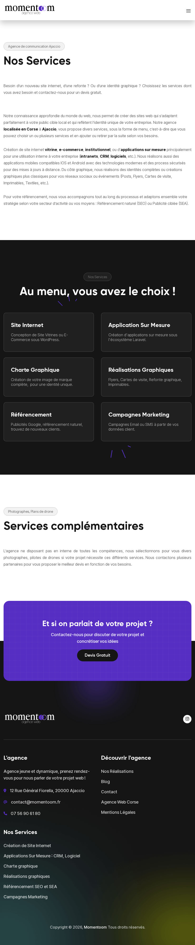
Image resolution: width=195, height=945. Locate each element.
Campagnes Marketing (26, 896)
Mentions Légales (118, 812)
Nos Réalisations (117, 771)
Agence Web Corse (119, 801)
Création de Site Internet (27, 845)
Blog (105, 781)
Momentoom (95, 927)
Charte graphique (21, 866)
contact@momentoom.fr (35, 801)
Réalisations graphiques (27, 876)
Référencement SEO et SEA (30, 886)
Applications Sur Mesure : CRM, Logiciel (42, 855)
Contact (109, 791)
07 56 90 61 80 (25, 813)
